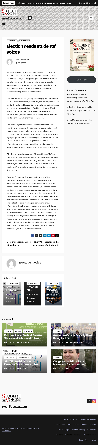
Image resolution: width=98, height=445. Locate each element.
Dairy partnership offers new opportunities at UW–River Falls (80, 97)
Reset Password (90, 435)
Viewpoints (25, 41)
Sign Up (93, 440)
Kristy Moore (73, 369)
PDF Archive (81, 79)
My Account (91, 430)
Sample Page (83, 440)
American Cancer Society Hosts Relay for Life (73, 337)
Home (66, 419)
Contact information (88, 424)
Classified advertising (63, 424)
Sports (29, 331)
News (18, 331)
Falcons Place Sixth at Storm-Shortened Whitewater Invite (23, 337)
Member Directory (78, 430)
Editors (60, 430)
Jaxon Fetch (24, 342)
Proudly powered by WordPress (13, 429)
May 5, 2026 (11, 342)
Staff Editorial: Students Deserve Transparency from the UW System (22, 364)
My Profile (59, 435)
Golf (9, 331)
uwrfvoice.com (15, 406)
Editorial (13, 41)
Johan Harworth (75, 342)
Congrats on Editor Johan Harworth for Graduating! (69, 363)
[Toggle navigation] (35, 18)
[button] (91, 18)
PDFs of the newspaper (73, 435)
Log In (67, 430)
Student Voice (23, 60)
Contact (76, 424)
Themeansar (6, 431)
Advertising (74, 419)
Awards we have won (88, 419)
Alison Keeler (72, 94)
